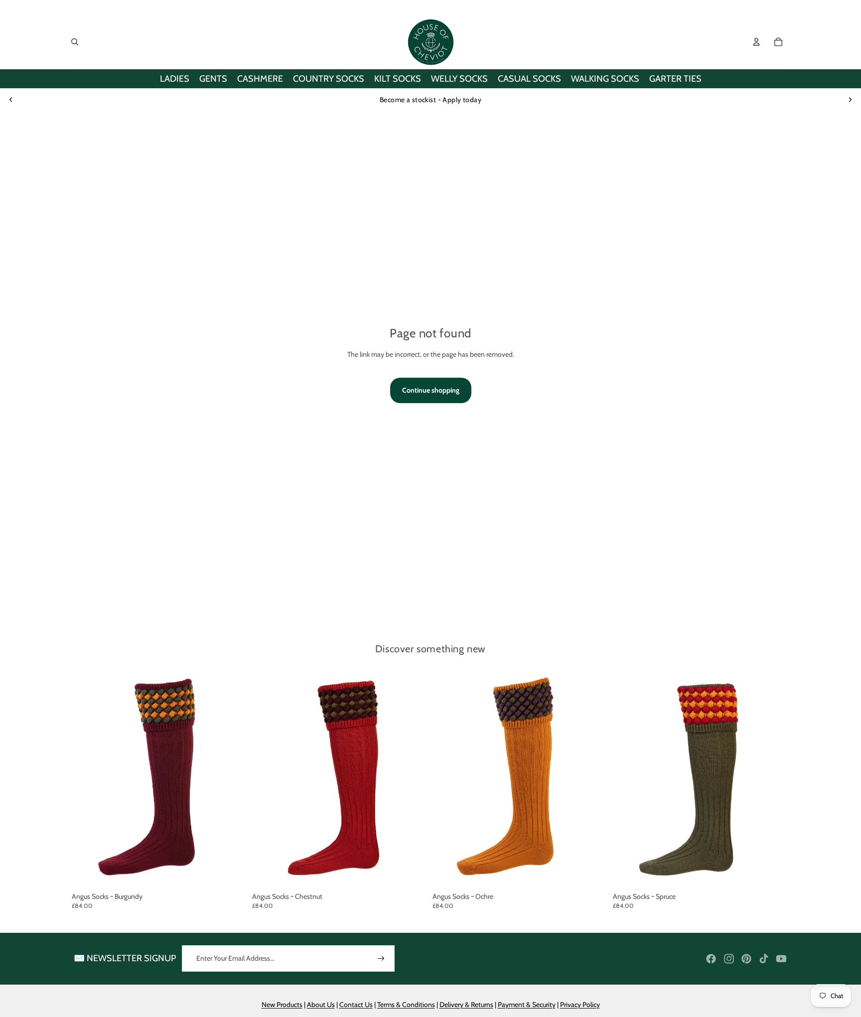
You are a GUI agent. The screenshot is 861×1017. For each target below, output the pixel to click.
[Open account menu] (756, 42)
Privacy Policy (580, 1004)
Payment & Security (527, 1004)
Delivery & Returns (466, 1004)
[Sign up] (381, 959)
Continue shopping (430, 390)
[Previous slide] (11, 100)
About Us (321, 1004)
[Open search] (75, 42)
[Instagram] (729, 959)
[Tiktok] (764, 959)
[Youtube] (781, 959)
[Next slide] (850, 100)
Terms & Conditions (406, 1004)
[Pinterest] (746, 959)
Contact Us (356, 1004)
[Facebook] (711, 959)
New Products (282, 1004)
